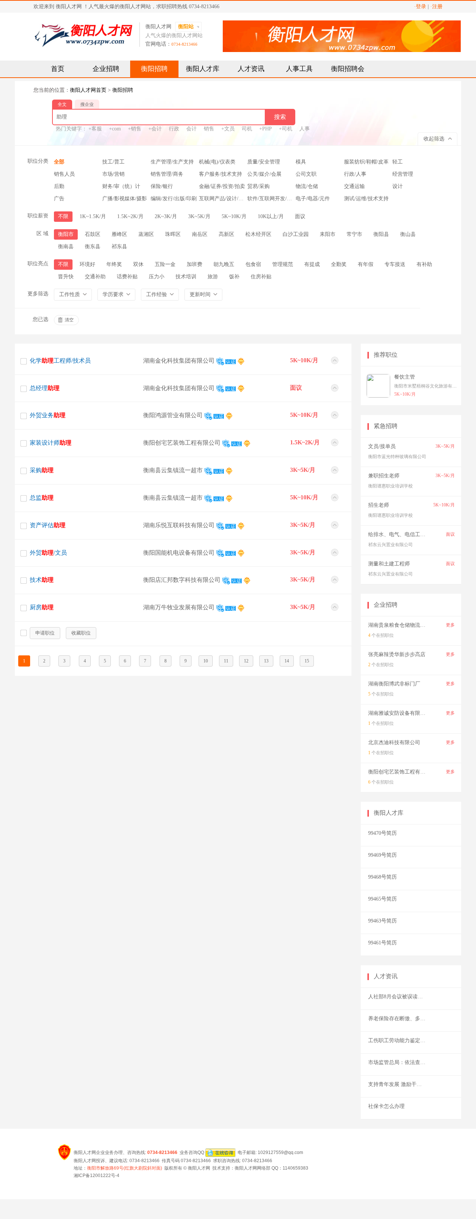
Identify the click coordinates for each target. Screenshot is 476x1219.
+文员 (228, 129)
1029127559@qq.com (280, 1152)
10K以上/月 (271, 216)
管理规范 (282, 264)
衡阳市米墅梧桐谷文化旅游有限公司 (430, 386)
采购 (42, 470)
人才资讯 (251, 68)
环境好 (87, 264)
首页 (57, 68)
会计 (191, 129)
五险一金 (165, 264)
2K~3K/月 (166, 216)
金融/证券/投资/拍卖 (222, 186)
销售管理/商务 (167, 174)
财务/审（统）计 (121, 186)
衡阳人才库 (202, 68)
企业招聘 (106, 68)
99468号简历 (382, 877)
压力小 (156, 276)
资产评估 (47, 525)
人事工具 (299, 68)
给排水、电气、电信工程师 (399, 534)
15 (307, 661)
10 (205, 661)
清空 (69, 319)
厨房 (42, 607)
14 (286, 661)
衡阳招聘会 (347, 68)
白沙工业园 (296, 234)
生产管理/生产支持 (172, 162)
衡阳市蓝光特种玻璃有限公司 (397, 456)
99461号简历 (382, 943)
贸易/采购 (258, 186)
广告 (59, 198)
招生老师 (378, 505)
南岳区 (200, 234)
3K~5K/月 (199, 216)
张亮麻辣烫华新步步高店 (396, 654)
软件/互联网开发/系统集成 (277, 198)
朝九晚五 (223, 264)
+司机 (285, 129)
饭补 (234, 276)
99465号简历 (382, 899)
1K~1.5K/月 (93, 216)
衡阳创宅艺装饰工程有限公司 (182, 443)
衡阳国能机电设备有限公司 (179, 552)
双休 (138, 264)
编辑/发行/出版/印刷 (174, 198)
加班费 (194, 264)
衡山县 (408, 234)
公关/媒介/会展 (264, 174)
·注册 (436, 6)
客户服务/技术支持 (220, 174)
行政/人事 (355, 174)
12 (246, 661)
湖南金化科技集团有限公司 (179, 360)
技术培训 (186, 276)
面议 (300, 216)
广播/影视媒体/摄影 (124, 198)
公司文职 (306, 174)
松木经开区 (258, 234)
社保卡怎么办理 (386, 1106)
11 (226, 661)
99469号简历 (382, 855)
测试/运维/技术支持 (366, 198)
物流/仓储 (307, 186)
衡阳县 (381, 234)
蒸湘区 (146, 234)
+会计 (155, 129)
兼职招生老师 (383, 476)
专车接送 (395, 264)
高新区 (226, 234)
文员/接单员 (382, 446)
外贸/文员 (48, 552)
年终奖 (114, 264)
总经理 (45, 388)
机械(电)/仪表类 (217, 162)
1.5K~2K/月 (130, 216)
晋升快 (66, 276)
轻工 (397, 162)
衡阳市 (66, 234)
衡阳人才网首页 (88, 90)
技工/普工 (113, 162)
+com (115, 129)
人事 (304, 129)
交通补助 (95, 276)
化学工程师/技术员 (60, 360)
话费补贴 (127, 276)
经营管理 (402, 174)
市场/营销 (113, 174)
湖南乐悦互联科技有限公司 (179, 525)
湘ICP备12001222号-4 (96, 1175)
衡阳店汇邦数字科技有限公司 (182, 580)
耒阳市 (327, 234)
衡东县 (92, 246)
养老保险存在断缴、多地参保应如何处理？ (417, 1018)
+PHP (265, 129)
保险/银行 (162, 186)
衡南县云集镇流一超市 (173, 470)
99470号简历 (382, 833)
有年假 (365, 264)
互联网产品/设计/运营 (224, 198)
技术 (42, 580)
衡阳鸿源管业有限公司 (173, 415)
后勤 (59, 186)
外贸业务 (47, 415)
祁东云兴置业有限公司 (390, 544)
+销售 (134, 129)
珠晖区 (173, 234)
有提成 (312, 264)
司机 (247, 129)
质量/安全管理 (263, 162)
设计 (397, 186)
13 (266, 661)
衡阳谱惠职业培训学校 (390, 486)
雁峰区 (119, 234)
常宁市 (354, 234)
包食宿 (253, 264)
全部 (59, 162)
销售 (209, 129)
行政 (174, 129)
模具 (301, 162)
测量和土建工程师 (389, 564)
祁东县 (119, 246)
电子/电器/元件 (313, 198)
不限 (63, 216)
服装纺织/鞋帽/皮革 (366, 162)
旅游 (213, 276)
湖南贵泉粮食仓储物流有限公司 (404, 625)
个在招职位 (381, 635)
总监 (42, 498)
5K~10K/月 (234, 216)
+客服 (95, 129)
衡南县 (66, 246)
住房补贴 (261, 276)
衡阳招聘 (154, 68)
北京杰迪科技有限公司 (394, 742)
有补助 (424, 264)
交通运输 (354, 186)
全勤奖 (339, 264)
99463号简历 (382, 921)
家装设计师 (50, 443)
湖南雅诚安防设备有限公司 (399, 713)
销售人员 (64, 174)
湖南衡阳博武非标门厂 (394, 684)
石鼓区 (92, 234)
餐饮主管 (404, 377)
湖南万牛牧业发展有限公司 (179, 607)
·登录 (420, 6)
